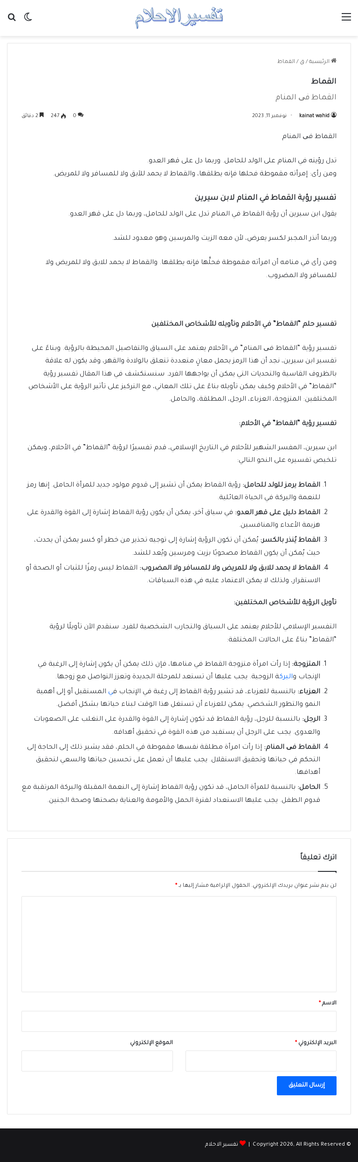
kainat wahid (314, 116)
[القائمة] (346, 21)
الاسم (328, 1004)
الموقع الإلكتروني (151, 1043)
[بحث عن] (11, 21)
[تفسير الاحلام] (179, 18)
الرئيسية (320, 62)
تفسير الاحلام (221, 1145)
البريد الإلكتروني (316, 1043)
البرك (286, 677)
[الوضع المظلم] (28, 21)
